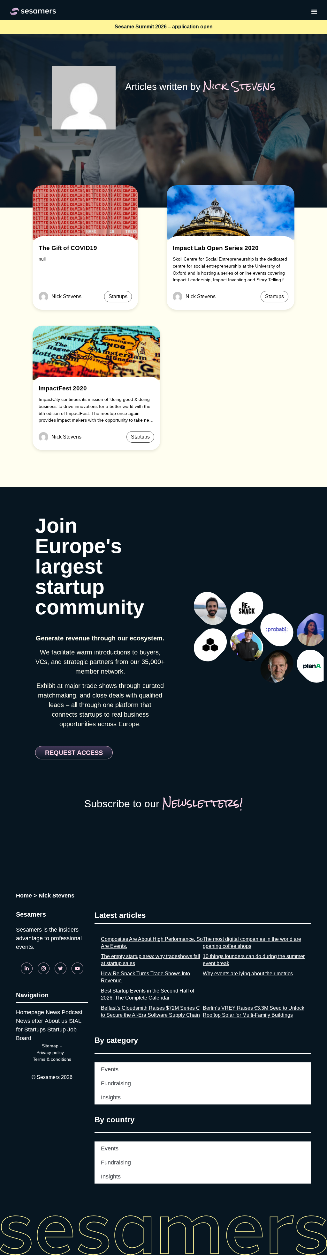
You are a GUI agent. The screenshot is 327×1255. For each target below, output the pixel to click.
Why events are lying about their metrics (248, 973)
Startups (118, 296)
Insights (111, 1097)
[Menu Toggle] (314, 11)
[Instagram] (43, 968)
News (53, 1012)
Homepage (30, 1012)
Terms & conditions (52, 1059)
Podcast (72, 1012)
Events (109, 1069)
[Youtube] (77, 968)
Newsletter (29, 1021)
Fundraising (116, 1083)
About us (56, 1021)
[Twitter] (60, 968)
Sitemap (50, 1045)
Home (24, 895)
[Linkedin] (27, 968)
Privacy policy (50, 1052)
